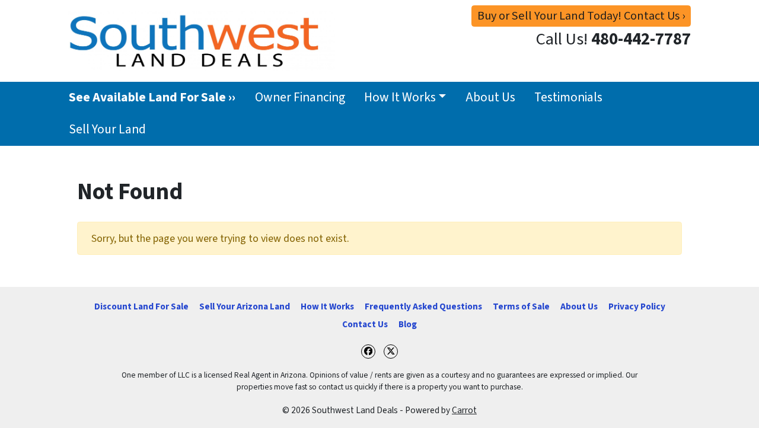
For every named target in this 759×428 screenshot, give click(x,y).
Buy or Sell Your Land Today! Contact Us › (581, 15)
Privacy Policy (636, 306)
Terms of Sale (521, 306)
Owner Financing (300, 97)
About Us (490, 97)
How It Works (400, 97)
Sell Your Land (107, 129)
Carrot (464, 410)
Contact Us (365, 324)
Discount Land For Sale (141, 306)
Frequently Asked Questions (423, 306)
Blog (407, 324)
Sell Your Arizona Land (244, 306)
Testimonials (568, 97)
